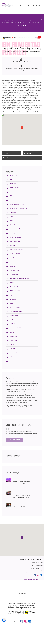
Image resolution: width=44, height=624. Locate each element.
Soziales (12, 319)
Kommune (12, 262)
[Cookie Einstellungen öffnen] (4, 621)
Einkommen (13, 212)
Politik (11, 303)
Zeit (11, 361)
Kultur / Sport (13, 266)
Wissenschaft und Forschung (17, 352)
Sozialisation (13, 323)
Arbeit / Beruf (13, 183)
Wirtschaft (12, 348)
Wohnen (12, 356)
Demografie (13, 200)
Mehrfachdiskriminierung (16, 290)
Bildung (12, 196)
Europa (11, 216)
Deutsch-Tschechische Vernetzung (18, 208)
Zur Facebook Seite (15, 440)
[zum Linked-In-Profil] (41, 575)
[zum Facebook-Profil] (34, 575)
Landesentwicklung (15, 270)
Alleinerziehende (14, 175)
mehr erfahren (11, 409)
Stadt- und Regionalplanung (17, 328)
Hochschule (13, 257)
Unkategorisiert (14, 336)
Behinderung (13, 191)
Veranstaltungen (14, 340)
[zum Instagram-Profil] (38, 575)
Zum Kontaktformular (32, 579)
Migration (12, 295)
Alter (11, 179)
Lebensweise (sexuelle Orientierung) (19, 278)
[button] (11, 153)
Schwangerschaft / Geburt (16, 311)
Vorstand (12, 344)
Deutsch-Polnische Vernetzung (17, 204)
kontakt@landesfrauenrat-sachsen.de (31, 572)
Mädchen (12, 282)
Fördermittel (13, 224)
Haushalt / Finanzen (15, 253)
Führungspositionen (15, 233)
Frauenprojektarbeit (15, 229)
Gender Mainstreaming (16, 237)
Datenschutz (22, 597)
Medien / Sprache (14, 286)
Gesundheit (13, 245)
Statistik (12, 332)
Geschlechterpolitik (15, 241)
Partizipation (13, 299)
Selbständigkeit (14, 315)
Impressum (22, 593)
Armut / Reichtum (14, 187)
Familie (11, 220)
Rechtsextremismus (15, 307)
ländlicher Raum (14, 274)
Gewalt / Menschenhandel (16, 249)
